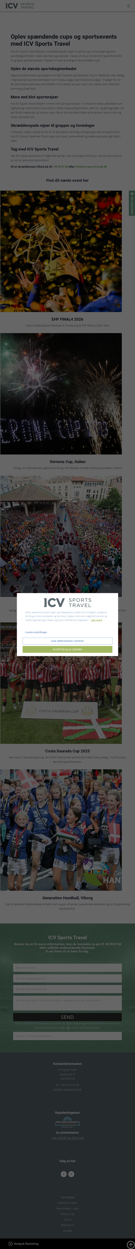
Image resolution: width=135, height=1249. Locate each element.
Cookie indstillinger (36, 632)
